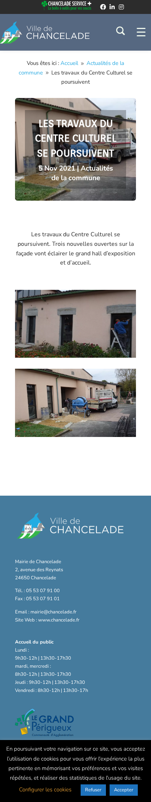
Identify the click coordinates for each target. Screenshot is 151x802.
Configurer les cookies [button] (45, 789)
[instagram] (121, 7)
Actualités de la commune (82, 173)
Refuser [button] (93, 790)
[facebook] (103, 7)
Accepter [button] (123, 790)
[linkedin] (112, 7)
